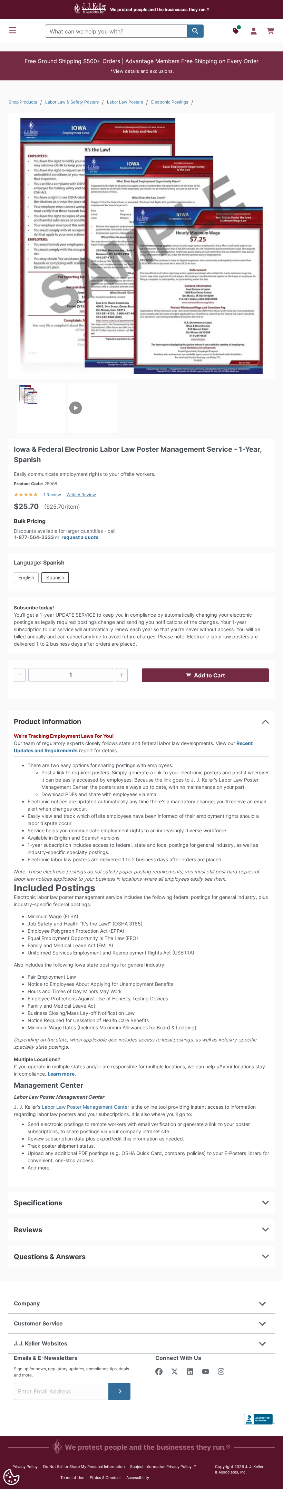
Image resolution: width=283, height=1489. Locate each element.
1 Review (52, 494)
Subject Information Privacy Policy (163, 1466)
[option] (41, 408)
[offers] (236, 31)
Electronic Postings (169, 102)
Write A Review (81, 494)
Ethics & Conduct (105, 1477)
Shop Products (23, 102)
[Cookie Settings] (11, 1477)
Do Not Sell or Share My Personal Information (84, 1466)
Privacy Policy (25, 1466)
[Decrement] (20, 675)
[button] (141, 66)
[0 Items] (270, 31)
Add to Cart (209, 675)
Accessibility (137, 1477)
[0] (270, 31)
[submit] (119, 1391)
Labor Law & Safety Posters (72, 102)
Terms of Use (72, 1477)
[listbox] (141, 408)
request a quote (79, 537)
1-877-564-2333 (34, 537)
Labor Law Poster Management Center (85, 1107)
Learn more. (62, 1074)
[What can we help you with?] (195, 31)
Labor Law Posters (125, 102)
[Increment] (122, 675)
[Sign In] (253, 31)
